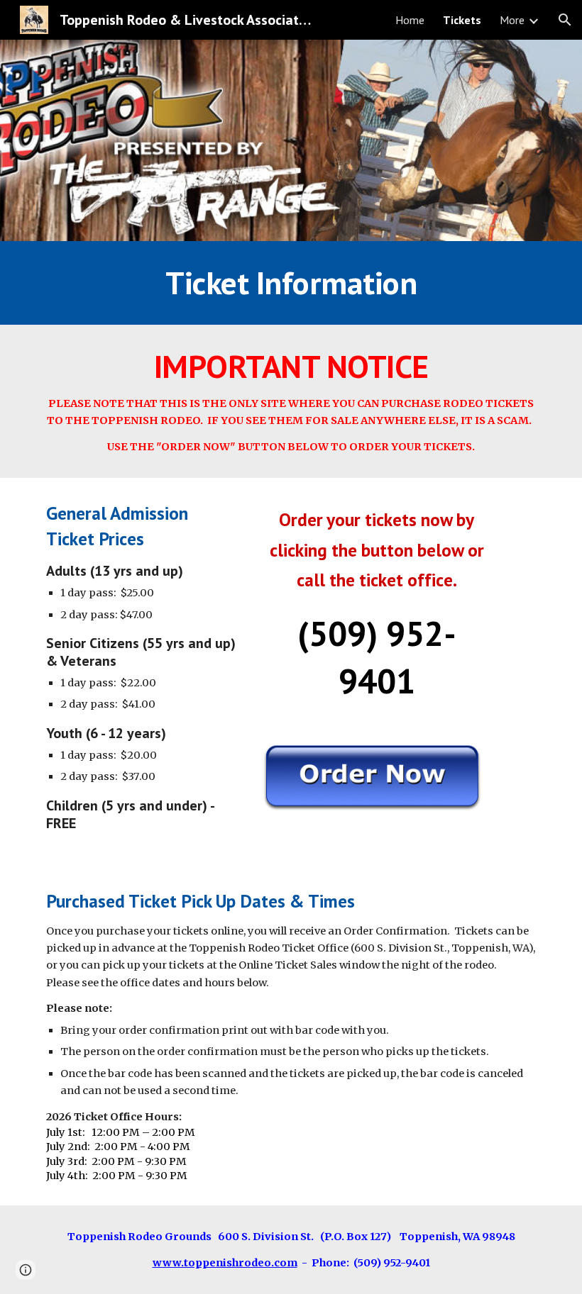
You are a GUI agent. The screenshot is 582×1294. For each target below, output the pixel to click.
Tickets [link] (462, 20)
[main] (291, 283)
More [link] (512, 20)
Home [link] (409, 20)
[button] (565, 20)
